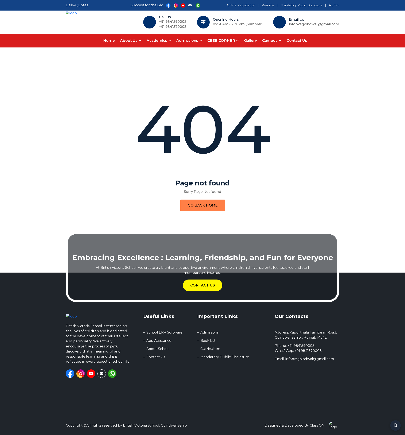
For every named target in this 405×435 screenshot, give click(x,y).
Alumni (334, 5)
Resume (268, 5)
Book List (208, 341)
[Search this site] (395, 425)
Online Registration (241, 5)
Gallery (250, 40)
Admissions (187, 40)
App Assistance (158, 341)
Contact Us (297, 40)
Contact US (202, 285)
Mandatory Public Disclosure (302, 5)
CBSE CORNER (221, 40)
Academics (157, 40)
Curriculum (210, 349)
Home (109, 40)
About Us (129, 40)
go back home (202, 205)
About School (158, 349)
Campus (270, 40)
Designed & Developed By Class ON (294, 425)
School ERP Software (164, 332)
